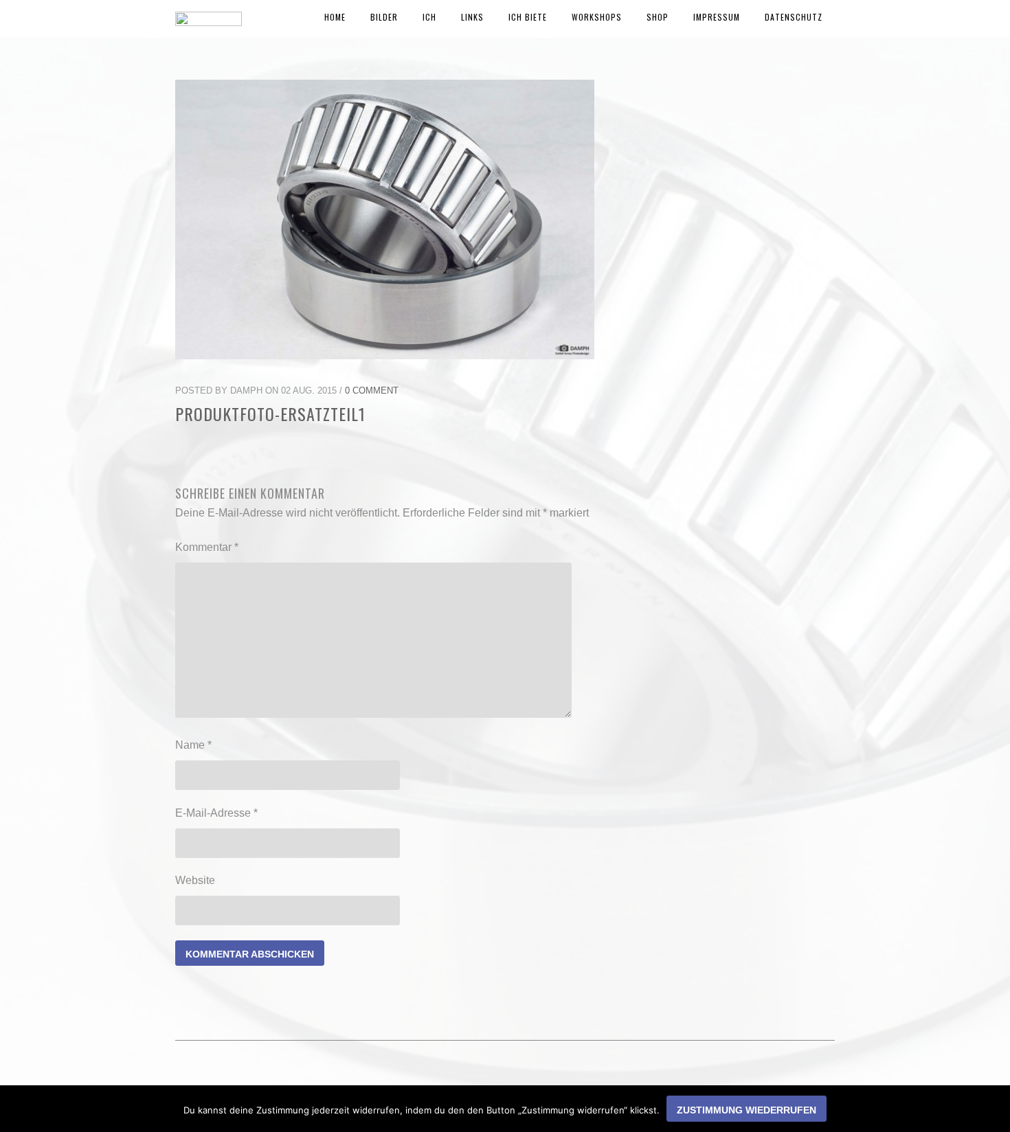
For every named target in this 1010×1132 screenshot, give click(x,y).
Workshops (597, 17)
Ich (429, 17)
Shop (658, 17)
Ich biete (527, 17)
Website (195, 880)
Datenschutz (793, 17)
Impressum (716, 17)
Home (335, 17)
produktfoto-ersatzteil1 (270, 413)
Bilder (384, 17)
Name (193, 745)
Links (472, 17)
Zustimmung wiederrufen (746, 1110)
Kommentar (206, 547)
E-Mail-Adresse (216, 813)
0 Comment (372, 390)
